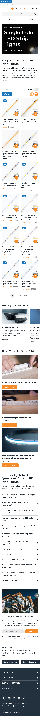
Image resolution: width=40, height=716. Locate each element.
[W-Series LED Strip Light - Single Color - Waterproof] (29, 269)
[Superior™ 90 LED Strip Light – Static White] (29, 171)
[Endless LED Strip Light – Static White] (29, 139)
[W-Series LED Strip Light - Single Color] (10, 269)
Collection (13, 20)
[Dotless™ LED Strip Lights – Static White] (29, 107)
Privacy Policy (7, 706)
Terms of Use (32, 636)
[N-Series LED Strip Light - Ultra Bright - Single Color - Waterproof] (29, 235)
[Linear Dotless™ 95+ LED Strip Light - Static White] (10, 107)
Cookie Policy (7, 703)
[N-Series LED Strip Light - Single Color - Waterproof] (29, 203)
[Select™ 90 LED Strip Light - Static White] (10, 171)
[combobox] (20, 14)
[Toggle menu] (3, 8)
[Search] (35, 14)
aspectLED (20, 712)
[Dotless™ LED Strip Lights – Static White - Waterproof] (10, 139)
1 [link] (12, 295)
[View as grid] (32, 94)
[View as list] (36, 94)
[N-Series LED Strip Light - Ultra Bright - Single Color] (10, 235)
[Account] (33, 8)
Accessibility (19, 706)
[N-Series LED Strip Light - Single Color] (10, 203)
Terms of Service (21, 703)
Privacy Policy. (20, 638)
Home (4, 20)
